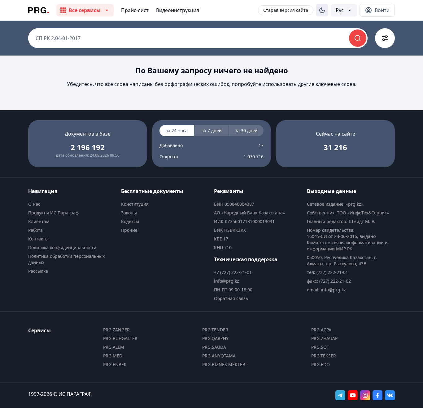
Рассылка (38, 271)
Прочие (129, 230)
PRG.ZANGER (116, 330)
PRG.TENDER (215, 330)
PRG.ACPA (321, 330)
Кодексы (130, 221)
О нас (34, 204)
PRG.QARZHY (215, 338)
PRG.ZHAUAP (324, 338)
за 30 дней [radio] (246, 130)
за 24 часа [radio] (177, 130)
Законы (129, 213)
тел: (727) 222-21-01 (327, 272)
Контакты (38, 239)
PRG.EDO (320, 364)
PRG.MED (112, 356)
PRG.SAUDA (214, 347)
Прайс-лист (135, 10)
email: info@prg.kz (326, 290)
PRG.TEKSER (323, 356)
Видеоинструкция (177, 10)
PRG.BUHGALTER (120, 338)
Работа (35, 230)
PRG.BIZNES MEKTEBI (224, 364)
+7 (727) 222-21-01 (233, 272)
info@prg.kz (226, 281)
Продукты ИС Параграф (53, 213)
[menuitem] (72, 204)
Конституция (135, 204)
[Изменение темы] (322, 10)
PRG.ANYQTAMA (219, 356)
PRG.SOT (320, 347)
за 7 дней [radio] (212, 130)
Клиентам (38, 221)
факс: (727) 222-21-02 (329, 281)
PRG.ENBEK (115, 364)
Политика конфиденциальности (62, 247)
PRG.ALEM (113, 347)
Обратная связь (231, 298)
